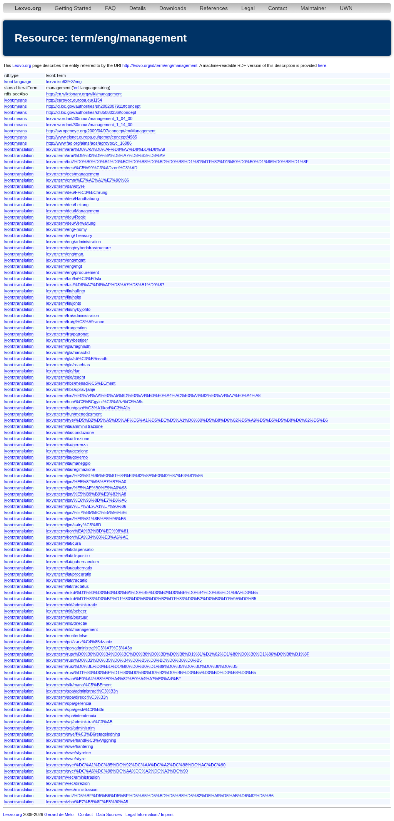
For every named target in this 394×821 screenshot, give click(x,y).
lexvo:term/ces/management (72, 174)
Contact (277, 8)
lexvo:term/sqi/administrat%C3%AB (79, 721)
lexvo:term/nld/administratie (71, 604)
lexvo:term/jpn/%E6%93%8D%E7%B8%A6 (86, 500)
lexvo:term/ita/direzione (67, 438)
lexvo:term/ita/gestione (67, 451)
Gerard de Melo (58, 814)
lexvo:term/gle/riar (63, 371)
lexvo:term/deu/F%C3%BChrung (76, 192)
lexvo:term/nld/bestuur (67, 617)
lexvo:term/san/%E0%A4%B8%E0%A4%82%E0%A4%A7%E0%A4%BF (113, 678)
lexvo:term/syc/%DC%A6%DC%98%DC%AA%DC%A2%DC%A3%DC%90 (117, 771)
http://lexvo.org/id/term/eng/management (159, 65)
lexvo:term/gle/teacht (65, 377)
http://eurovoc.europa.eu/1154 (74, 100)
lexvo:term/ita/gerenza (67, 444)
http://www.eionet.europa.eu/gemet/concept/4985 (91, 137)
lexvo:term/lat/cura (63, 543)
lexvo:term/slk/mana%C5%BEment (79, 684)
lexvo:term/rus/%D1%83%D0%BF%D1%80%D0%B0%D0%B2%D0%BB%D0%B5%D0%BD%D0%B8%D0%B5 (151, 672)
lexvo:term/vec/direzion (68, 783)
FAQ (110, 8)
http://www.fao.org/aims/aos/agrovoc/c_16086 (89, 143)
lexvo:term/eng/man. (65, 254)
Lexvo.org (21, 65)
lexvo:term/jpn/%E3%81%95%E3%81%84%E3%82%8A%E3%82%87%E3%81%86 (124, 475)
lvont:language (17, 81)
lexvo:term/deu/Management (72, 211)
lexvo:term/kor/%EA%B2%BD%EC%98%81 (87, 531)
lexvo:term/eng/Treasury (69, 235)
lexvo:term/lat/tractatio (66, 580)
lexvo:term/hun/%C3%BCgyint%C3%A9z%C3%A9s (95, 401)
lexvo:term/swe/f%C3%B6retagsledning (83, 734)
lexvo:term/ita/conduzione (70, 432)
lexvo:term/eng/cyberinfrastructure (78, 247)
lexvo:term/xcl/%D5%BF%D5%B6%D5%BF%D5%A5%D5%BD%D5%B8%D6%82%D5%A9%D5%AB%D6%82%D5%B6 (160, 795)
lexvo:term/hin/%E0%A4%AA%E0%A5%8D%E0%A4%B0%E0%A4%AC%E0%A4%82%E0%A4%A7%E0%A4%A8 (153, 395)
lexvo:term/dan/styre (65, 186)
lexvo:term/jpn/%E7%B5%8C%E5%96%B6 (86, 512)
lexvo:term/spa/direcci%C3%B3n (77, 697)
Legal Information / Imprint (149, 814)
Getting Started (73, 8)
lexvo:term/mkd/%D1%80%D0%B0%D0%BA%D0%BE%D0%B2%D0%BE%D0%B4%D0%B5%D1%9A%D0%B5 (152, 592)
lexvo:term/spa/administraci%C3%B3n (82, 691)
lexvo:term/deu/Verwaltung (70, 223)
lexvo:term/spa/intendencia (71, 715)
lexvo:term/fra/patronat (67, 334)
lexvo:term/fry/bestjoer (67, 340)
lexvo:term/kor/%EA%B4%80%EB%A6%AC (87, 537)
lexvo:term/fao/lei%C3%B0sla (73, 278)
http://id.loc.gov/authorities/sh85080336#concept (91, 112)
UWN (346, 8)
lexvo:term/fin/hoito (63, 297)
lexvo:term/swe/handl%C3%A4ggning (81, 740)
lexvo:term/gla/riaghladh (68, 346)
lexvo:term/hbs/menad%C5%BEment (80, 383)
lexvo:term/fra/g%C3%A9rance (75, 321)
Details (137, 8)
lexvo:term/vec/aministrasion (73, 777)
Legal (248, 8)
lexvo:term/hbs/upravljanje (70, 389)
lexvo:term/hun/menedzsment (74, 414)
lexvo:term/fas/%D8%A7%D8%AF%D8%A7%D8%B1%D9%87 (105, 284)
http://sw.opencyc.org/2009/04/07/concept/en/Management (100, 130)
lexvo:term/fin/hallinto (65, 291)
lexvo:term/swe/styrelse (68, 752)
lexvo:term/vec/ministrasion (71, 789)
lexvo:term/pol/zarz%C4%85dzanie (79, 641)
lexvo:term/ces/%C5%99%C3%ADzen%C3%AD (91, 167)
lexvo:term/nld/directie (66, 623)
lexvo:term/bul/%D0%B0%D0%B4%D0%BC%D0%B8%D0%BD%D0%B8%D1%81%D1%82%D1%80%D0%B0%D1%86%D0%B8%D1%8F (177, 161)
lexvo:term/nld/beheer (66, 611)
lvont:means (15, 100)
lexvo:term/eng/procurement (72, 272)
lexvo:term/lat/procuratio (68, 574)
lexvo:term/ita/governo (67, 457)
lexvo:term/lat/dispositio (68, 555)
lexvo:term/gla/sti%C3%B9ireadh (76, 358)
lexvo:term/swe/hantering (69, 746)
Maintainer (313, 8)
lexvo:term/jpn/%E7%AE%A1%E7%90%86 (86, 506)
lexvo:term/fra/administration (72, 315)
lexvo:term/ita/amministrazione (74, 426)
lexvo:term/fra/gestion (66, 327)
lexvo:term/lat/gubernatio (69, 568)
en (76, 87)
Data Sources (109, 814)
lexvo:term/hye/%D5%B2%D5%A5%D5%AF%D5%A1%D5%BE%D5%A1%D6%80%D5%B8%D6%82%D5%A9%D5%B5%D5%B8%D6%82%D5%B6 (187, 420)
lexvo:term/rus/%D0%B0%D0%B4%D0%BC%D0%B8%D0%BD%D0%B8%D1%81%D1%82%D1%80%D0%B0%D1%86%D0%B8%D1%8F (177, 654)
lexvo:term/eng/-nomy (66, 229)
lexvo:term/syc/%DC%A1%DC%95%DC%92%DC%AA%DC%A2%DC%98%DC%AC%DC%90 (135, 765)
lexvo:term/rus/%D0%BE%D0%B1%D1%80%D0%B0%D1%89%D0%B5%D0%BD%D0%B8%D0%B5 (141, 666)
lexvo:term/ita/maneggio (68, 463)
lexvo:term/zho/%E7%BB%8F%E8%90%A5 (87, 801)
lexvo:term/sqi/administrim (70, 728)
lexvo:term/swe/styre (65, 758)
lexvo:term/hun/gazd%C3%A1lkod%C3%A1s (88, 407)
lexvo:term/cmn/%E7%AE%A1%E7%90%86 (87, 180)
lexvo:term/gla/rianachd (68, 352)
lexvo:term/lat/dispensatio (69, 549)
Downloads (172, 8)
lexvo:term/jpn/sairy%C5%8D (73, 524)
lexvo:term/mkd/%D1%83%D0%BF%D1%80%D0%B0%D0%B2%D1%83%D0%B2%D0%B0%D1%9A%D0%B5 (151, 598)
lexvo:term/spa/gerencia (68, 703)
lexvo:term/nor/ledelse (66, 635)
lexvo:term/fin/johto (63, 303)
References (214, 8)
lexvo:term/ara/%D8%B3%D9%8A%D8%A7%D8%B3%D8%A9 (105, 155)
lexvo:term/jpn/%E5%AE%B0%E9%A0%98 (86, 488)
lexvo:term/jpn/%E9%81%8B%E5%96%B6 (86, 518)
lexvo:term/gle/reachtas (68, 364)
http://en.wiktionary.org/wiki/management (84, 94)
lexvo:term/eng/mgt (64, 266)
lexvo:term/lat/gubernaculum (72, 561)
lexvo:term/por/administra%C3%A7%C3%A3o (89, 648)
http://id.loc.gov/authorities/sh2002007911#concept (93, 106)
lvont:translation (18, 149)
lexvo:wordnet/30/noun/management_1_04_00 (89, 118)
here (322, 65)
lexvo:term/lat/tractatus (67, 586)
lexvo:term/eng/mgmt (65, 260)
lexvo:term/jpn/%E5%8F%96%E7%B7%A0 (86, 481)
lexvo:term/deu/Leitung (67, 204)
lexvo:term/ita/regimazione (70, 469)
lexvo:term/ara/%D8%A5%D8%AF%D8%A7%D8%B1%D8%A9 (105, 149)
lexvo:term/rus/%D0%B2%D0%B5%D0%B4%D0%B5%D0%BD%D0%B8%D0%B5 (124, 660)
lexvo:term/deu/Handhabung (72, 198)
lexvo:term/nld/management (72, 629)
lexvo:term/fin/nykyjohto (68, 309)
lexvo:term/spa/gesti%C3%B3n (75, 709)
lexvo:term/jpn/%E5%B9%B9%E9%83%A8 (86, 494)
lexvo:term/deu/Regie (66, 217)
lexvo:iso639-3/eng (64, 81)
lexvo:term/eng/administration (73, 241)
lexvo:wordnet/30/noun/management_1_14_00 (89, 124)
